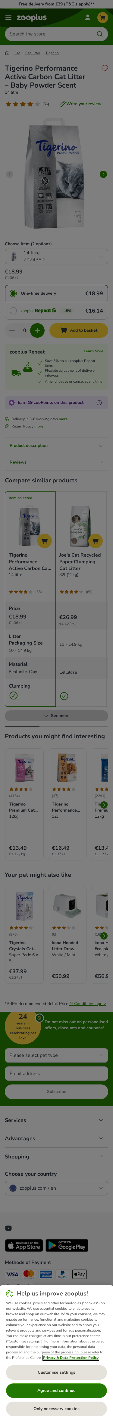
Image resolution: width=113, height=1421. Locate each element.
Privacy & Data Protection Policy (71, 1357)
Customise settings (56, 1372)
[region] (56, 1353)
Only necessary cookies (56, 1409)
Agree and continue (56, 1390)
